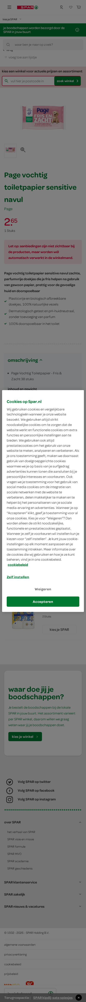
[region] (43, 501)
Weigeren (43, 589)
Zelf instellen (18, 577)
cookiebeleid (18, 564)
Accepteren (43, 601)
